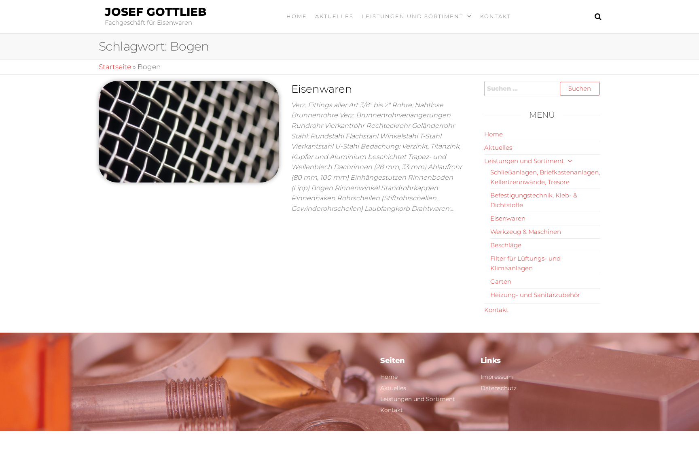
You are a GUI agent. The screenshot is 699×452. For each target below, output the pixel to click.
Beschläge (505, 245)
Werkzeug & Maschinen (525, 232)
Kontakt (495, 16)
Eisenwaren (321, 89)
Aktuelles (334, 16)
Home (296, 16)
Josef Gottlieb (156, 12)
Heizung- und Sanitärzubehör (535, 295)
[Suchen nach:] (542, 88)
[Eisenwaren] (189, 131)
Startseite (115, 67)
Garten (500, 281)
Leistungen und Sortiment (412, 16)
